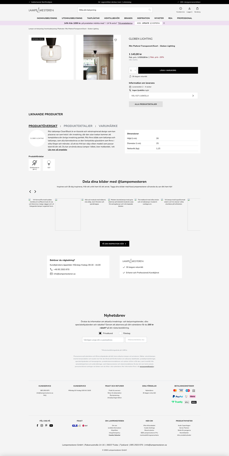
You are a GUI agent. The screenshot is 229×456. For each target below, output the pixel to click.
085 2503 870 (44, 390)
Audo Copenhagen (184, 425)
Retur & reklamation (114, 393)
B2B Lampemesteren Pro (149, 433)
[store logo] (41, 10)
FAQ (44, 395)
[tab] (45, 126)
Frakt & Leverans (114, 390)
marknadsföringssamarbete (149, 435)
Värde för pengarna (184, 430)
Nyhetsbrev (149, 390)
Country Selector (114, 435)
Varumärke (108, 126)
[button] (115, 40)
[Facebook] (37, 425)
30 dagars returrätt (149, 393)
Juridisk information (114, 428)
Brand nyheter (149, 430)
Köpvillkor (114, 430)
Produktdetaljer (78, 126)
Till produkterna (125, 23)
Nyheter (159, 18)
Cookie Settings (149, 428)
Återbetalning (114, 395)
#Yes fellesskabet (149, 425)
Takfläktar (93, 18)
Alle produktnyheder (184, 435)
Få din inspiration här (113, 244)
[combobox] (115, 10)
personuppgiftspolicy (147, 366)
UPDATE (148, 23)
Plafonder (61, 29)
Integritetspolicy (114, 433)
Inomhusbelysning (50, 29)
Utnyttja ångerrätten (114, 398)
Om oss (114, 425)
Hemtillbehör (184, 433)
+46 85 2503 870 (61, 269)
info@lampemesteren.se (64, 273)
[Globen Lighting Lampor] (141, 38)
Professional (184, 18)
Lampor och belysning (36, 29)
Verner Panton (184, 428)
